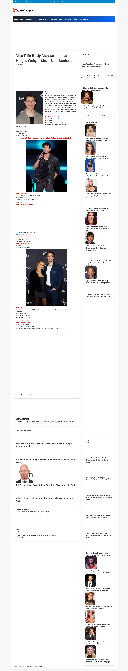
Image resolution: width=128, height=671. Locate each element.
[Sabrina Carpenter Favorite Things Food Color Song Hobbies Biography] (90, 657)
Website (18, 533)
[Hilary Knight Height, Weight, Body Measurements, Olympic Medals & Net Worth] (95, 493)
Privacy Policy (25, 1)
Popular (87, 442)
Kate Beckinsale (20, 232)
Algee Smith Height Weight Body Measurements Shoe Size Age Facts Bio (97, 283)
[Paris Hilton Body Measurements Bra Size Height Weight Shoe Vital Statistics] (91, 191)
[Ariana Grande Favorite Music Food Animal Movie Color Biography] (90, 622)
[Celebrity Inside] (23, 10)
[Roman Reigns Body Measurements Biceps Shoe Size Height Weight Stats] (91, 569)
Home (16, 19)
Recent (87, 440)
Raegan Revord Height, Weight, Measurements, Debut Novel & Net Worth (97, 460)
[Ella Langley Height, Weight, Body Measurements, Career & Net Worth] (95, 476)
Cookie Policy (34, 1)
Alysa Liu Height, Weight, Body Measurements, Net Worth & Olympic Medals (98, 535)
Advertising (50, 1)
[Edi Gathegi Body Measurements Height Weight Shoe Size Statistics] (86, 86)
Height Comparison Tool (80, 19)
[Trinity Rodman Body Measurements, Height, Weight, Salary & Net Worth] (95, 513)
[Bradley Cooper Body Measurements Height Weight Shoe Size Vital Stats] (90, 292)
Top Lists (68, 19)
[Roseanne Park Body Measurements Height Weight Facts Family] (91, 206)
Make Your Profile (58, 1)
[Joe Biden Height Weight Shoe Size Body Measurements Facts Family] (25, 457)
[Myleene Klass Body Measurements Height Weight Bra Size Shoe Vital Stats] (90, 172)
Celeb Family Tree (42, 19)
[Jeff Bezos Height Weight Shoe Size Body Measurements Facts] (24, 482)
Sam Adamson (19, 64)
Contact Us (42, 1)
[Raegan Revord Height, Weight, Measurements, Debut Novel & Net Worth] (95, 456)
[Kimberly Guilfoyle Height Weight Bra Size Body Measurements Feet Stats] (87, 104)
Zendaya (22, 326)
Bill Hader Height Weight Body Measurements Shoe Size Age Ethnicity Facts (96, 248)
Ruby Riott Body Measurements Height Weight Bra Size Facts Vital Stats (97, 228)
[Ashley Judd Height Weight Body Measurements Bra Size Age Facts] (90, 154)
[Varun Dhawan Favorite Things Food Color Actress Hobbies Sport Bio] (90, 586)
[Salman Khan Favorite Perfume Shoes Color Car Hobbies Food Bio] (90, 604)
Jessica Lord (19, 234)
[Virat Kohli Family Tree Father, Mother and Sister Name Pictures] (90, 640)
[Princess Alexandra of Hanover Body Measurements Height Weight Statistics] (24, 441)
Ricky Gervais (49, 328)
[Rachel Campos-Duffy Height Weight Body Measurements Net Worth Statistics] (91, 259)
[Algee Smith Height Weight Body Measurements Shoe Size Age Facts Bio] (91, 278)
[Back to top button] (10, 668)
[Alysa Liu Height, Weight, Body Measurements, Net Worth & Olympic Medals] (95, 531)
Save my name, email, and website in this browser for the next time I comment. (37, 535)
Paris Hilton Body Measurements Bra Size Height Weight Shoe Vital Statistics (98, 196)
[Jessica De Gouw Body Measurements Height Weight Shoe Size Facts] (86, 74)
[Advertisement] (64, 35)
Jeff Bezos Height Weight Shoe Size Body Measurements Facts (46, 485)
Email (17, 531)
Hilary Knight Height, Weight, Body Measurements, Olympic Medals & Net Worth (98, 498)
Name (18, 529)
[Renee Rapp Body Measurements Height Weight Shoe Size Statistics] (86, 62)
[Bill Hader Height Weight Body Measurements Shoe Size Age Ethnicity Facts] (90, 244)
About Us (17, 1)
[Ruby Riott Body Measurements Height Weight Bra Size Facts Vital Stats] (91, 224)
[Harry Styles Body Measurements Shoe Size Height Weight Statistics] (90, 136)
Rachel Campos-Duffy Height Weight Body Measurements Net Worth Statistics (98, 263)
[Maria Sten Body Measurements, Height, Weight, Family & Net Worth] (95, 551)
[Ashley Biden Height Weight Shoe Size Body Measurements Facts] (24, 496)
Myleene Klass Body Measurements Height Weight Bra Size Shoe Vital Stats (97, 176)
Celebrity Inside (38, 666)
